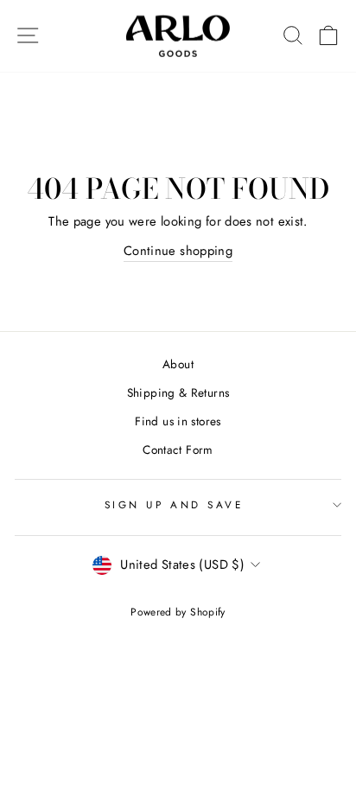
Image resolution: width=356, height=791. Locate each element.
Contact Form (178, 449)
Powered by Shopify (178, 612)
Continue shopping (178, 250)
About (178, 364)
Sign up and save (174, 504)
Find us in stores (177, 421)
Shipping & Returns (178, 392)
